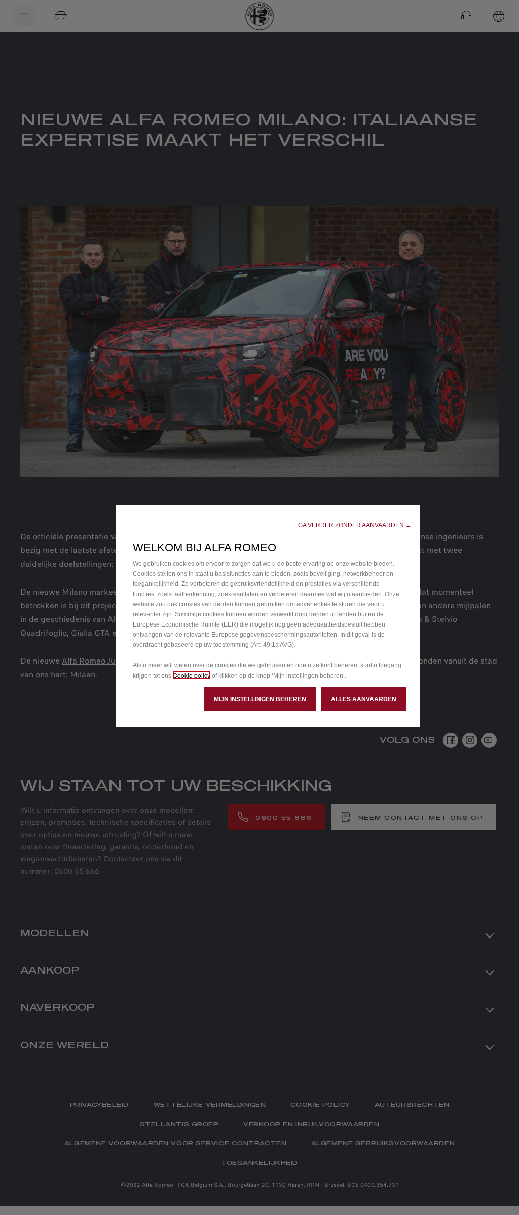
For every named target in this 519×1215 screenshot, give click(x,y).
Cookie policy (191, 675)
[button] (355, 525)
